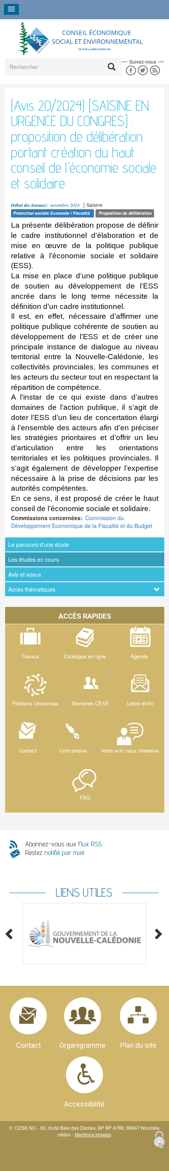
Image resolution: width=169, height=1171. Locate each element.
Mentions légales (93, 1134)
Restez (54, 852)
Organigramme (82, 1045)
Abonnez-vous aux (63, 844)
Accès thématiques (31, 589)
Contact (28, 1045)
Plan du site (138, 1045)
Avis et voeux (24, 574)
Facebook (130, 70)
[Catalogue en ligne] (85, 647)
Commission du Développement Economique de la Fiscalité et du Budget (81, 522)
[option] (84, 933)
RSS (155, 70)
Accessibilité (84, 1104)
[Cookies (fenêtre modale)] (159, 1140)
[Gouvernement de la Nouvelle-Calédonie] (84, 933)
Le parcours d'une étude (38, 544)
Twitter (143, 70)
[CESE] (79, 38)
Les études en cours (33, 559)
